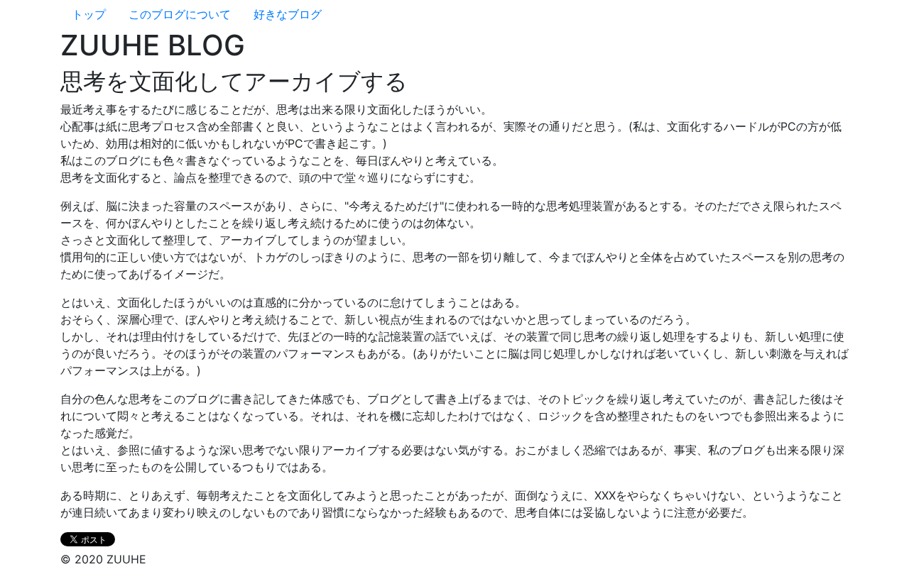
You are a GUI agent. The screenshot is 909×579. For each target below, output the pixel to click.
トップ (89, 14)
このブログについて (180, 14)
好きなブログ (288, 14)
